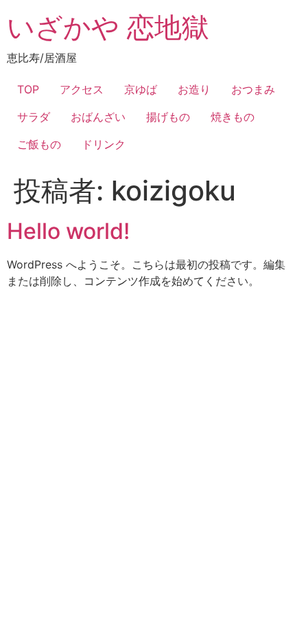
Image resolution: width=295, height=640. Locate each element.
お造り (194, 89)
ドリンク (104, 144)
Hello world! (68, 231)
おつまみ (253, 89)
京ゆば (140, 89)
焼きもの (233, 117)
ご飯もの (39, 144)
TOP (28, 89)
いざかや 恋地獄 (108, 27)
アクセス (82, 89)
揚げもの (168, 117)
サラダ (33, 117)
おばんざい (98, 117)
